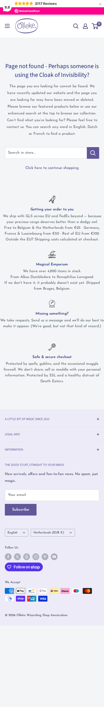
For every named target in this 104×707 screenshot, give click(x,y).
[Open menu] (7, 26)
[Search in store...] (93, 153)
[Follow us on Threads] (26, 556)
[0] (95, 26)
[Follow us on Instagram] (35, 556)
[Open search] (76, 26)
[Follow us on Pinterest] (45, 556)
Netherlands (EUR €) (48, 532)
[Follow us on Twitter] (17, 556)
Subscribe (20, 510)
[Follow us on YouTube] (54, 556)
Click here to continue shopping (52, 168)
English (12, 532)
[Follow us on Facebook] (8, 556)
